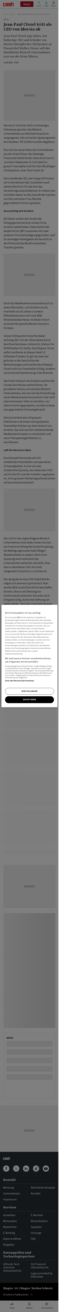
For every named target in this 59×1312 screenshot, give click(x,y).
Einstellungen (29, 691)
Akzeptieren (29, 700)
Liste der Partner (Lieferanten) (19, 681)
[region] (29, 656)
